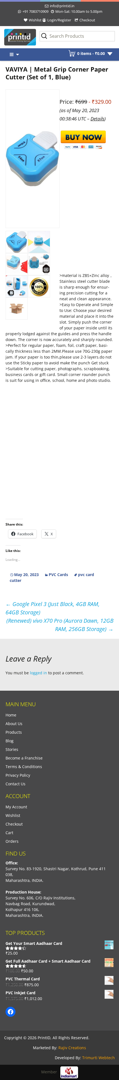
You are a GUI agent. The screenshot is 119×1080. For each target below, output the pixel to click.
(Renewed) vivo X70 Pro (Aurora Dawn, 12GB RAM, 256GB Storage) (59, 625)
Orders (12, 841)
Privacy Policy (18, 775)
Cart (9, 832)
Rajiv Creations (72, 1047)
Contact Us (15, 783)
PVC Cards (58, 574)
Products (14, 732)
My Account (16, 806)
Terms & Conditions (24, 766)
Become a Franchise (24, 758)
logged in (38, 672)
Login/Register (59, 19)
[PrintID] (15, 37)
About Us (14, 723)
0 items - (91, 53)
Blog (10, 740)
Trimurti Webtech (98, 1057)
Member (50, 1071)
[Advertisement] (59, 383)
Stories (12, 749)
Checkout (87, 19)
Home (11, 715)
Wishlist (35, 19)
